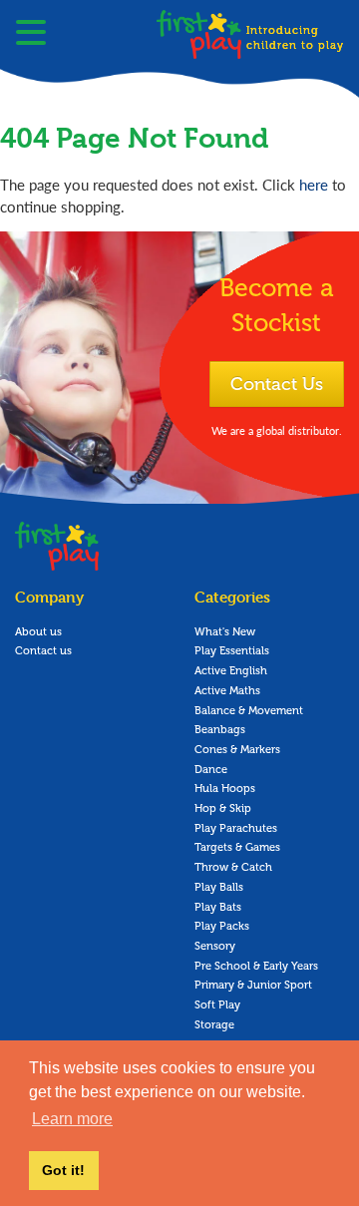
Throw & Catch (233, 867)
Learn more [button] (72, 1118)
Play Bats (217, 907)
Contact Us (276, 384)
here (313, 184)
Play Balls (218, 887)
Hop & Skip (222, 808)
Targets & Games (237, 847)
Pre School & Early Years (256, 966)
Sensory (214, 946)
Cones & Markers (237, 749)
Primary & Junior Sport (253, 985)
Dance (210, 769)
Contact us (43, 650)
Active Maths (227, 690)
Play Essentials (231, 650)
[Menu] (31, 35)
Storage (214, 1024)
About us (38, 631)
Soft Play (217, 1005)
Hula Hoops (224, 788)
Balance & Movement (248, 710)
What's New (224, 631)
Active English (230, 670)
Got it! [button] (63, 1170)
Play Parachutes (235, 828)
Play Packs (221, 926)
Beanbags (219, 729)
